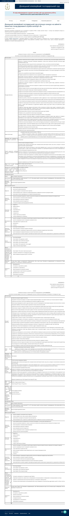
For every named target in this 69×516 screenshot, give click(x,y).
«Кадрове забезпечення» (13, 38)
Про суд (6, 513)
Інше (29, 513)
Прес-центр (11, 513)
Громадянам (16, 513)
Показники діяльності (23, 513)
